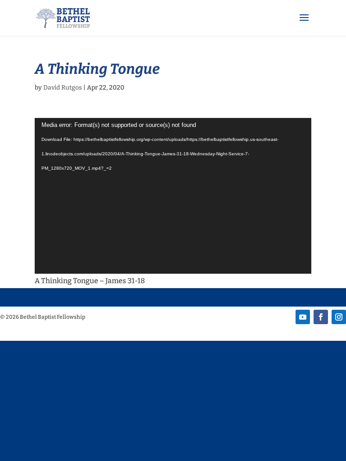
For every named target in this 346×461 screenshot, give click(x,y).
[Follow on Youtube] (303, 317)
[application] (173, 196)
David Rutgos (62, 87)
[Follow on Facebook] (321, 317)
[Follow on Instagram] (339, 317)
